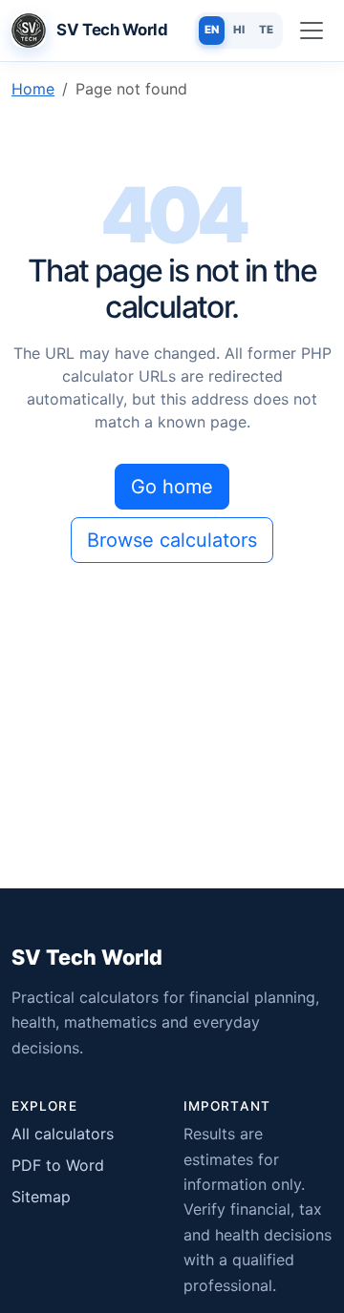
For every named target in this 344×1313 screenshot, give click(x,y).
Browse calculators (172, 540)
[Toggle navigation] (311, 31)
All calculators (62, 1133)
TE (266, 29)
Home (32, 88)
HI (239, 29)
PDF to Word (57, 1165)
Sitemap (41, 1196)
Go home (172, 486)
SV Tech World (86, 957)
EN (211, 29)
